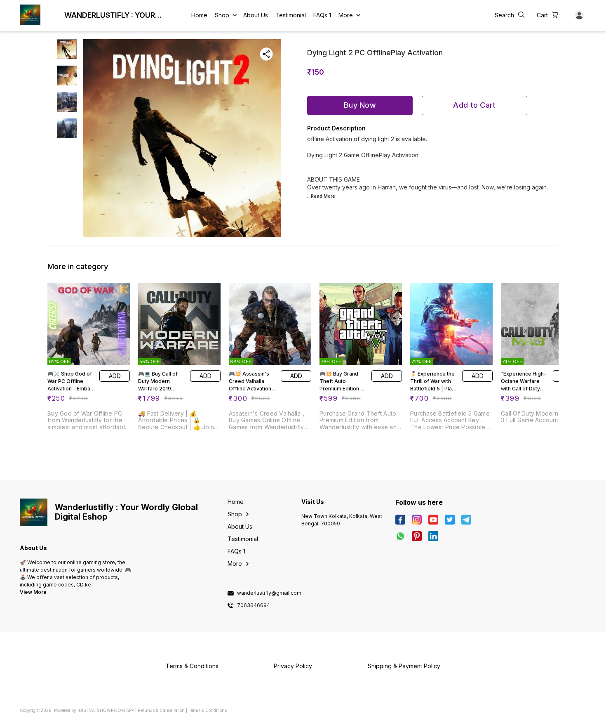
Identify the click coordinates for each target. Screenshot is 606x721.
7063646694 (253, 605)
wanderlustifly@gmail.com (269, 593)
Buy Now (360, 105)
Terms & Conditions (207, 710)
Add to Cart (474, 105)
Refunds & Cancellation (161, 710)
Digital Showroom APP (106, 710)
